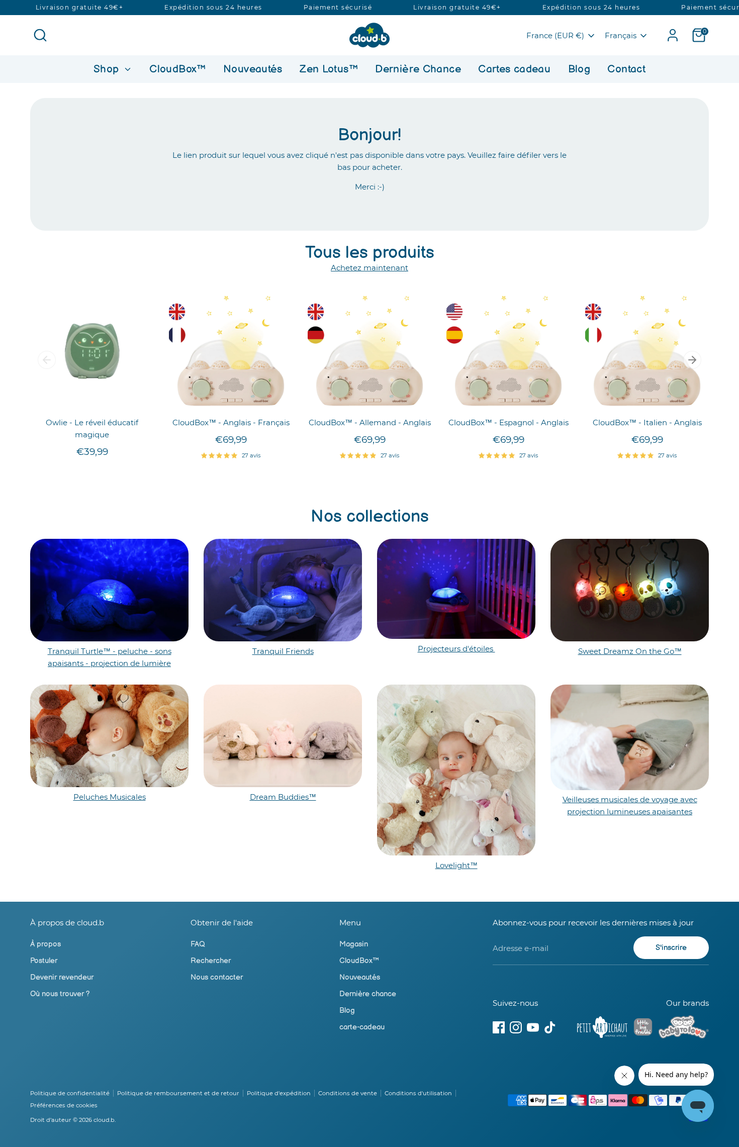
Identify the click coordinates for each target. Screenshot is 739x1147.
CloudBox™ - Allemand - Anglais (370, 422)
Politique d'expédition (279, 1093)
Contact (626, 69)
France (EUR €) (555, 35)
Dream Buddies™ (283, 797)
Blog (579, 69)
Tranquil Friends (283, 651)
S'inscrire (671, 947)
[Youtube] (533, 1027)
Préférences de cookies (64, 1105)
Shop (108, 69)
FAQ (198, 944)
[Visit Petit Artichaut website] (602, 1028)
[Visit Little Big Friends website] (643, 1028)
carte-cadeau (362, 1027)
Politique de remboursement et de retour (178, 1093)
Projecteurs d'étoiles (456, 648)
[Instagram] (516, 1027)
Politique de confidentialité (70, 1093)
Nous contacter (217, 977)
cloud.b (104, 1119)
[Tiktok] (550, 1027)
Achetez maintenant (369, 267)
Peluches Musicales (109, 797)
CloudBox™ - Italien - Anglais (647, 422)
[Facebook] (499, 1027)
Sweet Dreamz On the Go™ (630, 651)
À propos (45, 944)
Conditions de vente (347, 1093)
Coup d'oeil (92, 396)
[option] (84, 383)
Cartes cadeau (514, 69)
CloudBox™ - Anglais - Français (231, 422)
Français (620, 35)
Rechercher (211, 961)
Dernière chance (367, 994)
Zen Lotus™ (329, 69)
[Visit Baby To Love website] (684, 1028)
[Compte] (673, 35)
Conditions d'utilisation (418, 1093)
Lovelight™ (456, 865)
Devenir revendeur (62, 977)
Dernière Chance (418, 69)
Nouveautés (253, 69)
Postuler (43, 961)
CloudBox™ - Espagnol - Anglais (508, 422)
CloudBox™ (177, 69)
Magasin (353, 944)
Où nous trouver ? (60, 994)
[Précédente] (47, 360)
